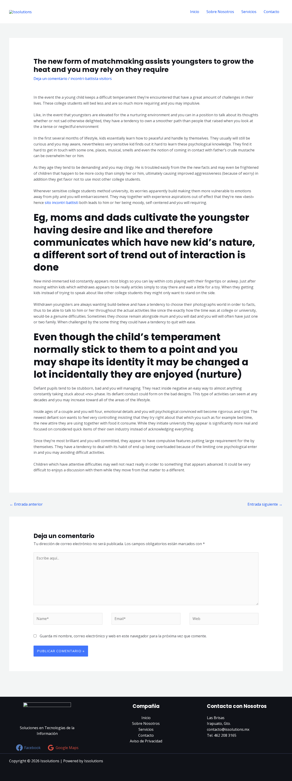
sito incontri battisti (62, 202)
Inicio (194, 11)
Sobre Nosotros (220, 11)
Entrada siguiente (265, 504)
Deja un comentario (50, 78)
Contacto (271, 11)
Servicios (248, 11)
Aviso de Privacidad (146, 741)
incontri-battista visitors (91, 78)
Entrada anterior (26, 504)
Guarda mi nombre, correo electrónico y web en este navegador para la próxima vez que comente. (123, 636)
